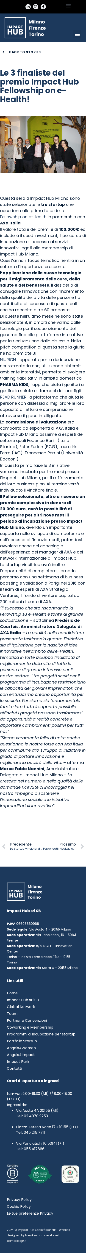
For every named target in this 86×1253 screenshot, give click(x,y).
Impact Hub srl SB (23, 1000)
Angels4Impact (21, 1055)
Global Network (21, 1007)
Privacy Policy (19, 1199)
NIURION (8, 359)
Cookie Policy (19, 1206)
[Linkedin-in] (28, 6)
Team (12, 1013)
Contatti (14, 1068)
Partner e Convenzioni (27, 1020)
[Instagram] (35, 6)
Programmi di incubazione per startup (41, 1034)
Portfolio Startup (22, 1041)
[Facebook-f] (43, 6)
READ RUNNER (13, 397)
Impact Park (18, 1061)
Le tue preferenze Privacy (30, 1213)
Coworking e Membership (30, 1027)
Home (12, 993)
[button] (68, 5)
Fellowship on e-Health (23, 217)
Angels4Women (21, 1048)
